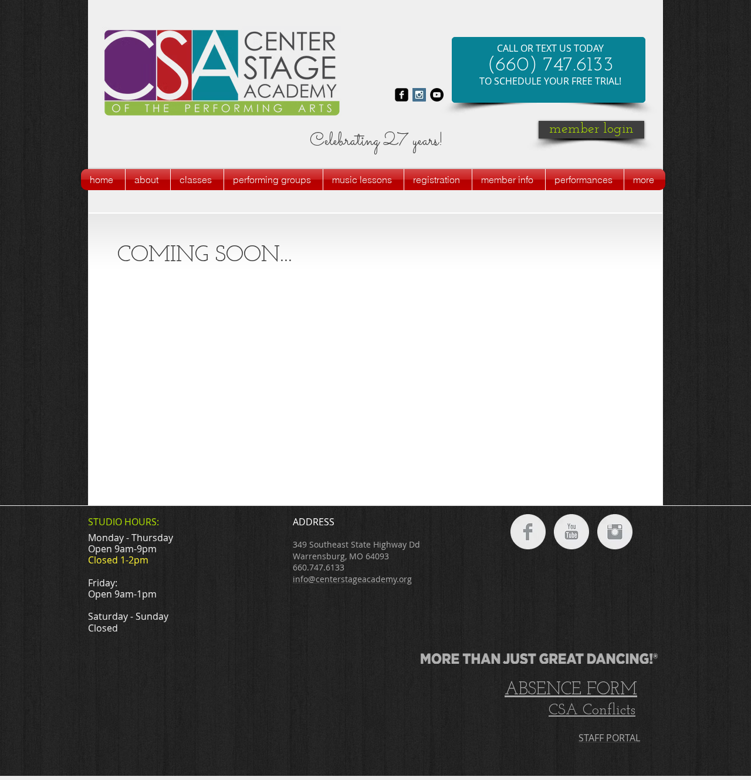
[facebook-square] (401, 95)
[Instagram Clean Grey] (614, 531)
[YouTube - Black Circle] (437, 95)
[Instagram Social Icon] (419, 95)
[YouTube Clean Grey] (571, 531)
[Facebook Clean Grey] (528, 531)
